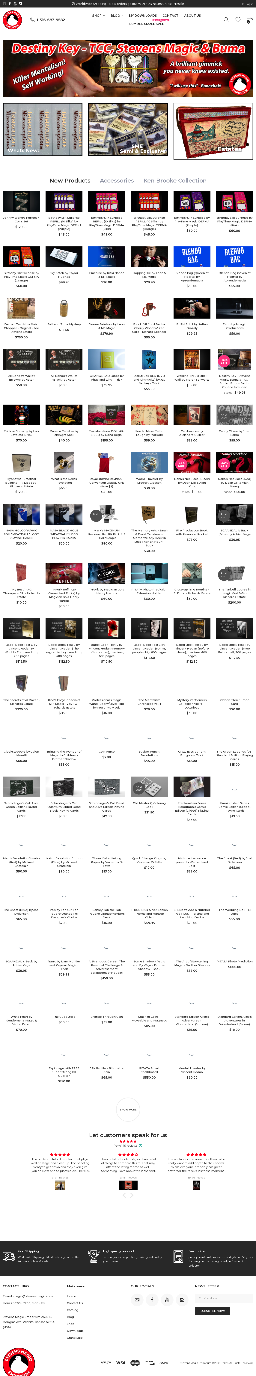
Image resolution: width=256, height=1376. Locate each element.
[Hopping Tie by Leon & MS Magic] (149, 256)
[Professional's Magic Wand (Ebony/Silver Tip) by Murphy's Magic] (106, 683)
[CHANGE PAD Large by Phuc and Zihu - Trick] (106, 359)
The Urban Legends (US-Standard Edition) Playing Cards (234, 755)
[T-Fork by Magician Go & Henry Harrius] (106, 573)
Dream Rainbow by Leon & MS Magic (107, 326)
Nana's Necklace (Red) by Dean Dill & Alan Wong (234, 482)
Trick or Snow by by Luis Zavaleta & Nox (21, 433)
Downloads (75, 1331)
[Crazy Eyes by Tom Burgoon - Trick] (191, 735)
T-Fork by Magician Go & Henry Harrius (106, 591)
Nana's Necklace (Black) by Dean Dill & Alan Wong (192, 482)
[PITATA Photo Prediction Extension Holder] (149, 573)
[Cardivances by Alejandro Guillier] (191, 415)
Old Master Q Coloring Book (149, 805)
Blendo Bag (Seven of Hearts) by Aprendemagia (234, 276)
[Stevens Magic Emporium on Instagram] (20, 3)
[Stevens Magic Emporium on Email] (4, 3)
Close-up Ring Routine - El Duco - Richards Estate (192, 591)
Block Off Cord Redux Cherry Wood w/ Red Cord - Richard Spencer (149, 328)
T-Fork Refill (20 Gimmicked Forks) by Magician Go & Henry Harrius (64, 595)
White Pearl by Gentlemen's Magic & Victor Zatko (21, 1020)
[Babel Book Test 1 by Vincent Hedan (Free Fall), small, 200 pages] (234, 628)
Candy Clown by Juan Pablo (234, 433)
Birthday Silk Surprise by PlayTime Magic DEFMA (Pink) (234, 221)
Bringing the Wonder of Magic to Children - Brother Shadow (64, 755)
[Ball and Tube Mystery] (64, 308)
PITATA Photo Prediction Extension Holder (149, 591)
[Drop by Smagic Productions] (234, 308)
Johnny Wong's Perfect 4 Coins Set (21, 219)
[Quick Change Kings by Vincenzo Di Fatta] (149, 842)
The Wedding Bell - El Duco (235, 911)
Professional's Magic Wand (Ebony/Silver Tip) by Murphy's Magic (106, 703)
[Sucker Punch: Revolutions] (149, 735)
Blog (70, 1317)
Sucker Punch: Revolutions (149, 753)
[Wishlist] (238, 20)
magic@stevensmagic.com (33, 1296)
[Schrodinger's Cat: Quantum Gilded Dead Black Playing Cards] (64, 787)
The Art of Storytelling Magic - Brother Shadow (192, 963)
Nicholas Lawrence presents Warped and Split (192, 862)
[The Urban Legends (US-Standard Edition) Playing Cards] (234, 735)
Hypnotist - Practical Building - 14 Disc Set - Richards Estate (21, 482)
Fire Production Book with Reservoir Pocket (192, 532)
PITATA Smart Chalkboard (149, 1070)
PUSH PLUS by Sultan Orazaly (192, 326)
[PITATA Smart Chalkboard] (149, 1052)
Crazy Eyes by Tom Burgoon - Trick (192, 753)
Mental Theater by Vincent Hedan (192, 1070)
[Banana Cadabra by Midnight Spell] (64, 415)
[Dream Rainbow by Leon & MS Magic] (106, 308)
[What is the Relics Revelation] (64, 462)
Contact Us (75, 1303)
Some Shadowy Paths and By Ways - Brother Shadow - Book (149, 965)
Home (71, 1296)
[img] (128, 1141)
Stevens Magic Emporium (195, 1362)
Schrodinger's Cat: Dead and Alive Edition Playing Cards (106, 806)
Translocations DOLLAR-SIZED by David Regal (106, 433)
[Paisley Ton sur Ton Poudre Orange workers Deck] (106, 893)
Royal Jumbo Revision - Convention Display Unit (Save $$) (106, 482)
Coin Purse (107, 751)
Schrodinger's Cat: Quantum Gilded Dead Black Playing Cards (64, 806)
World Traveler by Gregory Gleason (149, 480)
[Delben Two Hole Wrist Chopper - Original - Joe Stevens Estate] (21, 308)
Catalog (72, 1310)
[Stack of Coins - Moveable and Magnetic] (149, 1000)
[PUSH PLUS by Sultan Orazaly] (191, 308)
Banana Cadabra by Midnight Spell (64, 433)
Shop (70, 1324)
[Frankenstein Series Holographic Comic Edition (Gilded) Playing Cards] (191, 787)
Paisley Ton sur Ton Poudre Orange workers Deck (107, 913)
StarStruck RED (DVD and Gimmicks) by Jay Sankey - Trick (149, 379)
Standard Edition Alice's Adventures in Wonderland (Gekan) (235, 1020)
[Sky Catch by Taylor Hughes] (64, 256)
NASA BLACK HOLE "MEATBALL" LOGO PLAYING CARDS (64, 534)
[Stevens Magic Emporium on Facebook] (9, 3)
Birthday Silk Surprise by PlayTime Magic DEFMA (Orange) (21, 276)
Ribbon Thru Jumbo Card (234, 702)
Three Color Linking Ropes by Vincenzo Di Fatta (107, 862)
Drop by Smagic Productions (234, 326)
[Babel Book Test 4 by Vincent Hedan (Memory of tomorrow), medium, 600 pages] (106, 628)
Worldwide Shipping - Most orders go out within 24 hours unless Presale (129, 4)
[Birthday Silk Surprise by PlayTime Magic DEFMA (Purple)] (191, 201)
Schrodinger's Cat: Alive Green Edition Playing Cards (21, 806)
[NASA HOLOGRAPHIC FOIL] (21, 514)
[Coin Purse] (106, 735)
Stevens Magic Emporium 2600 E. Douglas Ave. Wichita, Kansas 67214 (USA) (28, 1322)
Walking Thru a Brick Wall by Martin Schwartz (192, 377)
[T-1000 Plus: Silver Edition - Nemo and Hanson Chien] (149, 893)
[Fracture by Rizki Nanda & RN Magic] (106, 256)
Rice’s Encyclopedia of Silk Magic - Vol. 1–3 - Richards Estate (64, 703)
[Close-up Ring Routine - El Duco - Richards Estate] (191, 573)
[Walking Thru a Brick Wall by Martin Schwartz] (191, 359)
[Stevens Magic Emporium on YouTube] (15, 3)
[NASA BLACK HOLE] (64, 514)
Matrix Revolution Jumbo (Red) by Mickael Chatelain (21, 862)
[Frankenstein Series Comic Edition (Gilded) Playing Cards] (234, 787)
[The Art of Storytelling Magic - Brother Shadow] (191, 945)
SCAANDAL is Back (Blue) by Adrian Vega (235, 532)
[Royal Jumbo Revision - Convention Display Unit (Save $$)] (106, 462)
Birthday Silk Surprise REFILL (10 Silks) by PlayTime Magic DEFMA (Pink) (106, 223)
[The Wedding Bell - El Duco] (234, 893)
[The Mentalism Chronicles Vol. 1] (149, 683)
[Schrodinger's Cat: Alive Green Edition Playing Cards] (21, 787)
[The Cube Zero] (64, 1000)
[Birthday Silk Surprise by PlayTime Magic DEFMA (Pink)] (234, 201)
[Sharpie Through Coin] (106, 1000)
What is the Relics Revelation (64, 480)
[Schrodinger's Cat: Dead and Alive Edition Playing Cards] (106, 787)
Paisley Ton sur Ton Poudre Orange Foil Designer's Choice (64, 913)
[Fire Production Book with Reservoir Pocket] (191, 514)
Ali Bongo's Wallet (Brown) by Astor (21, 377)
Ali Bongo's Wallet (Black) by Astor (64, 377)
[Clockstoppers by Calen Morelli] (21, 735)
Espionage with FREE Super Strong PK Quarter (64, 1071)
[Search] (227, 20)
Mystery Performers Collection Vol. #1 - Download (192, 703)
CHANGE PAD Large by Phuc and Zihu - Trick (107, 377)
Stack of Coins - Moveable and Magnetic (149, 1018)
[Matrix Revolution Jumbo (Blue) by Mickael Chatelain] (64, 842)
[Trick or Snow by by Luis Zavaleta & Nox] (21, 415)
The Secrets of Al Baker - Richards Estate (21, 702)
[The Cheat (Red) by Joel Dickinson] (234, 842)
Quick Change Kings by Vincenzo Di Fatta (149, 860)
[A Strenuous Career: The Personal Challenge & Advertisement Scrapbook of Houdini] (106, 945)
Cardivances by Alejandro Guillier (192, 433)
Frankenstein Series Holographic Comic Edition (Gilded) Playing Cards (192, 808)
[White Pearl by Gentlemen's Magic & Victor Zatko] (21, 1000)
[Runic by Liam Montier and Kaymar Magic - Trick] (64, 945)
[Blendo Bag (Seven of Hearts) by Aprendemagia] (234, 256)
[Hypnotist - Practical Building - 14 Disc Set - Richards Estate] (21, 462)
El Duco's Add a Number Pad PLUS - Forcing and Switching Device (192, 913)
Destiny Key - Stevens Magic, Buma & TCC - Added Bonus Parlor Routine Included (234, 381)
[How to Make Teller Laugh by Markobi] (149, 415)
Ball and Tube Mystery (64, 324)
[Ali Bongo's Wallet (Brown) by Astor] (21, 359)
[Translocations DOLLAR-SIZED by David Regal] (106, 415)
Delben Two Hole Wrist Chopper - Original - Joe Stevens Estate (21, 328)
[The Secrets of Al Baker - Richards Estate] (21, 683)
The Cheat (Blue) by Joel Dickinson (21, 911)
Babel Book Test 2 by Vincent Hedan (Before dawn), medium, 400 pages (192, 650)
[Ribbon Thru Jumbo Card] (234, 683)
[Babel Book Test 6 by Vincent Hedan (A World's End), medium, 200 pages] (21, 628)
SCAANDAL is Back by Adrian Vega (21, 963)
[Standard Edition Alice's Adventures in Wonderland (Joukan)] (191, 1000)
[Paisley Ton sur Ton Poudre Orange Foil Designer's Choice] (64, 893)
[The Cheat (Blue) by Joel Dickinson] (21, 893)
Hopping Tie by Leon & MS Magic (149, 274)
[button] (125, 1195)
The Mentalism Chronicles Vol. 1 (149, 702)
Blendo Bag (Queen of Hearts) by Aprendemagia (191, 276)
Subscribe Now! (213, 1311)
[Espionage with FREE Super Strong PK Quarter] (64, 1052)
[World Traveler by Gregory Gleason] (149, 462)
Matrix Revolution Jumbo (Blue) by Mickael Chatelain (64, 862)
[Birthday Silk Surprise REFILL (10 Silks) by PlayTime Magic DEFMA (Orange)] (149, 201)
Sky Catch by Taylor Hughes (64, 274)
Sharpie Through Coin (107, 1016)
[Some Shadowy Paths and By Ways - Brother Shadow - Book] (149, 945)
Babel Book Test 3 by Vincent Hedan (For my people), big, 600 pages (149, 648)
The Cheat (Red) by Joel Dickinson (234, 860)
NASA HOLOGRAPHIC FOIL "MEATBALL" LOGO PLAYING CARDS (21, 534)
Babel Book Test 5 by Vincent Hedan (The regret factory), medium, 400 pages (64, 650)
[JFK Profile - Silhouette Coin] (106, 1052)
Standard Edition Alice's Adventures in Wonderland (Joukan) (192, 1020)
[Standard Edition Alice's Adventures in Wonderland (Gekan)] (234, 1000)
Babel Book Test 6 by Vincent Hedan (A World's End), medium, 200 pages (21, 650)
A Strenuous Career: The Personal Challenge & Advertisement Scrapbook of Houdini (107, 967)
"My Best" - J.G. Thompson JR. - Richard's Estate (21, 593)
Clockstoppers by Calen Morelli (21, 753)
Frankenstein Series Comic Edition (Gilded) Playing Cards (235, 806)
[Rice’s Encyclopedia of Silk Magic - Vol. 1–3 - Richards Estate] (64, 683)
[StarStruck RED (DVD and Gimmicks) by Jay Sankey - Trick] (149, 359)
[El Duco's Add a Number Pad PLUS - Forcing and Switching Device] (191, 893)
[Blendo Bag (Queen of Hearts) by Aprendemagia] (191, 256)
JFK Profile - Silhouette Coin (107, 1070)
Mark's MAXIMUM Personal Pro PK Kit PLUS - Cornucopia (106, 534)
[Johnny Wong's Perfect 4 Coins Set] (21, 201)
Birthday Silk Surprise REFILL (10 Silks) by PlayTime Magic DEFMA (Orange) (149, 223)
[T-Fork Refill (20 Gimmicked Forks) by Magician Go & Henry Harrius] (64, 573)
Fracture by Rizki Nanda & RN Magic (106, 274)
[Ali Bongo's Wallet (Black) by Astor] (64, 359)
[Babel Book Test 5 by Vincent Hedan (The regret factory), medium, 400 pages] (64, 628)
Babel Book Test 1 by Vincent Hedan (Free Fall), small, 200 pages (234, 648)
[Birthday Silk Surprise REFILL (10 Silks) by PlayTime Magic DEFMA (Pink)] (106, 201)
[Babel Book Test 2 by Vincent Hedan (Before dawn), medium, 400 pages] (191, 628)
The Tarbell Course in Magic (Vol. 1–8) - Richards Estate (235, 593)
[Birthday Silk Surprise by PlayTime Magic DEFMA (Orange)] (21, 256)
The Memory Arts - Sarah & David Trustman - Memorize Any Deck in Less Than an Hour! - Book (149, 538)
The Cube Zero (64, 1016)
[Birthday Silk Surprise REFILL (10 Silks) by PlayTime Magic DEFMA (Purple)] (64, 201)
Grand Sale (75, 1337)
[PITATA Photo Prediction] (234, 945)
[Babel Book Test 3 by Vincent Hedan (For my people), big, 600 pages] (149, 628)
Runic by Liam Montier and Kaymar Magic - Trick (64, 965)
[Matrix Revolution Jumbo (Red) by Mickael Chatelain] (21, 842)
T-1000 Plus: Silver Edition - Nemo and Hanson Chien (149, 913)
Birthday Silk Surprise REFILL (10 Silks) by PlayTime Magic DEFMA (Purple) (64, 223)
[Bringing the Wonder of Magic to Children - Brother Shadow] (64, 735)
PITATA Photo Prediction (235, 961)
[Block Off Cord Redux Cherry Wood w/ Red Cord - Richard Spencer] (149, 308)
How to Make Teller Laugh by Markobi (149, 433)
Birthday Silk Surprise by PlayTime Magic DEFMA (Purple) (192, 221)
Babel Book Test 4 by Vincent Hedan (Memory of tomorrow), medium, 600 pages (107, 650)
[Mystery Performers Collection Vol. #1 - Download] (191, 683)
